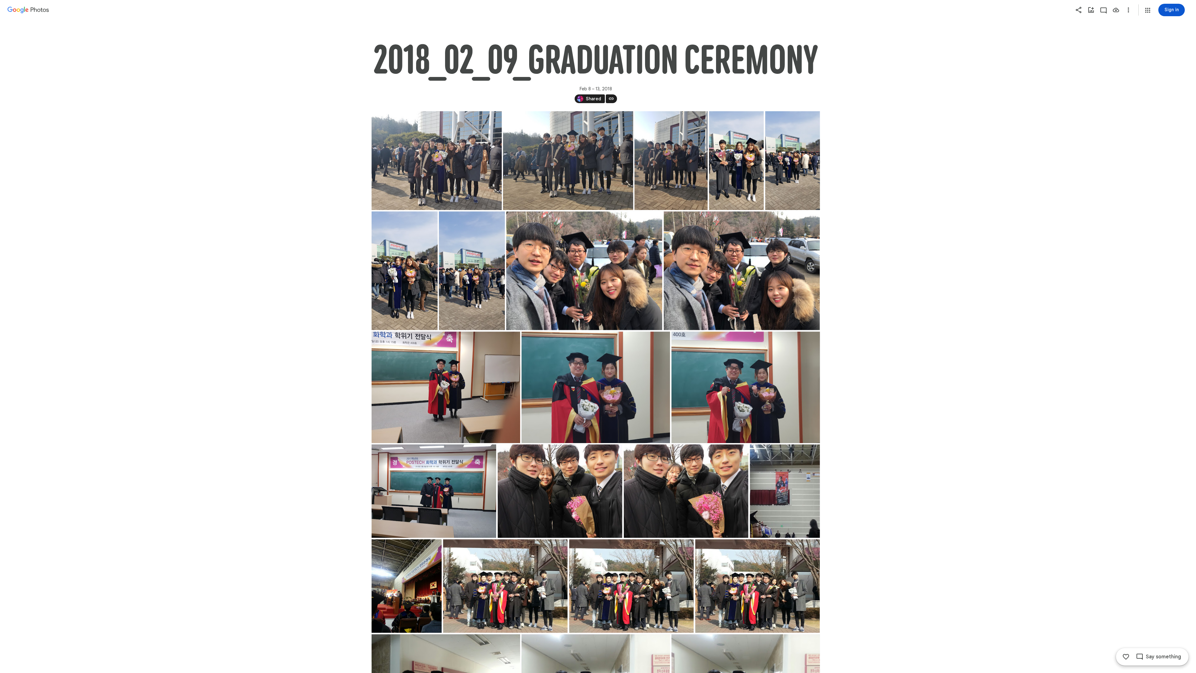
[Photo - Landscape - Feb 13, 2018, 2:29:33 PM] (505, 586)
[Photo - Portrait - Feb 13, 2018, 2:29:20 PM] (785, 491)
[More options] (1128, 10)
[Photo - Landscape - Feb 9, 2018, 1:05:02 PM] (446, 387)
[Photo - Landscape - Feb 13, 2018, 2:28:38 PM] (559, 491)
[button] (1147, 10)
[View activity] (1103, 10)
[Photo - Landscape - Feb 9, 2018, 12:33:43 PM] (437, 160)
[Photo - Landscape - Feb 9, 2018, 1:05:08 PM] (595, 387)
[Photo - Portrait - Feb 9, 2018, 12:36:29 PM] (405, 270)
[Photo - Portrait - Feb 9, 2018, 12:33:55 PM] (671, 160)
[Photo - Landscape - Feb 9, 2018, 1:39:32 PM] (434, 491)
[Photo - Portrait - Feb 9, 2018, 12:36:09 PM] (736, 160)
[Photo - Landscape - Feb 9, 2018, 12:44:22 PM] (742, 270)
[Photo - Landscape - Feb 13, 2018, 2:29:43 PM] (757, 586)
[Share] (1078, 10)
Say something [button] (1163, 657)
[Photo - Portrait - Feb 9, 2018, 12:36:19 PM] (792, 160)
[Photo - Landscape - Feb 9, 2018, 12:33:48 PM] (568, 160)
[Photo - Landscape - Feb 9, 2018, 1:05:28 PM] (745, 387)
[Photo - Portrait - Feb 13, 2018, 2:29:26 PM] (407, 586)
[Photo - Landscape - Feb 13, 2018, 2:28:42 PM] (686, 491)
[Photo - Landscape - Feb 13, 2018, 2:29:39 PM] (631, 586)
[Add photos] (1091, 10)
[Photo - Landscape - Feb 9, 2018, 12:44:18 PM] (584, 270)
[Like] (1126, 657)
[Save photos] (1116, 10)
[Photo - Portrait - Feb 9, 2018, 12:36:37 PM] (472, 270)
